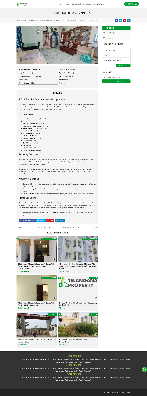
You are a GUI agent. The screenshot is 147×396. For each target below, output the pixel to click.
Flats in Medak (107, 359)
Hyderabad (27, 73)
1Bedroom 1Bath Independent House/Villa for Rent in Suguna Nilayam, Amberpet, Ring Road (78, 266)
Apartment (35, 69)
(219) (59, 20)
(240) (34, 20)
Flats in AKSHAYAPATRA (40, 359)
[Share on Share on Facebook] (116, 20)
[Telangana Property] (22, 4)
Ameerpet (68, 76)
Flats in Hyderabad (82, 359)
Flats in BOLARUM (56, 359)
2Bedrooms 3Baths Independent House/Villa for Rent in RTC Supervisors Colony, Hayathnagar (36, 266)
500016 (69, 73)
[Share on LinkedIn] (128, 20)
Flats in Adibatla (26, 359)
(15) (71, 20)
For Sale (71, 69)
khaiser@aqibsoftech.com (112, 77)
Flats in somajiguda (71, 362)
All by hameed (116, 81)
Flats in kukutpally (95, 359)
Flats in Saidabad (118, 359)
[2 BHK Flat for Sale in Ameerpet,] (57, 44)
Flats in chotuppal (69, 359)
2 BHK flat (72, 104)
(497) (21, 20)
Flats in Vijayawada (85, 362)
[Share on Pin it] (124, 20)
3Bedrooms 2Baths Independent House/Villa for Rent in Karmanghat (36, 304)
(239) (47, 20)
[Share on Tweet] (120, 20)
